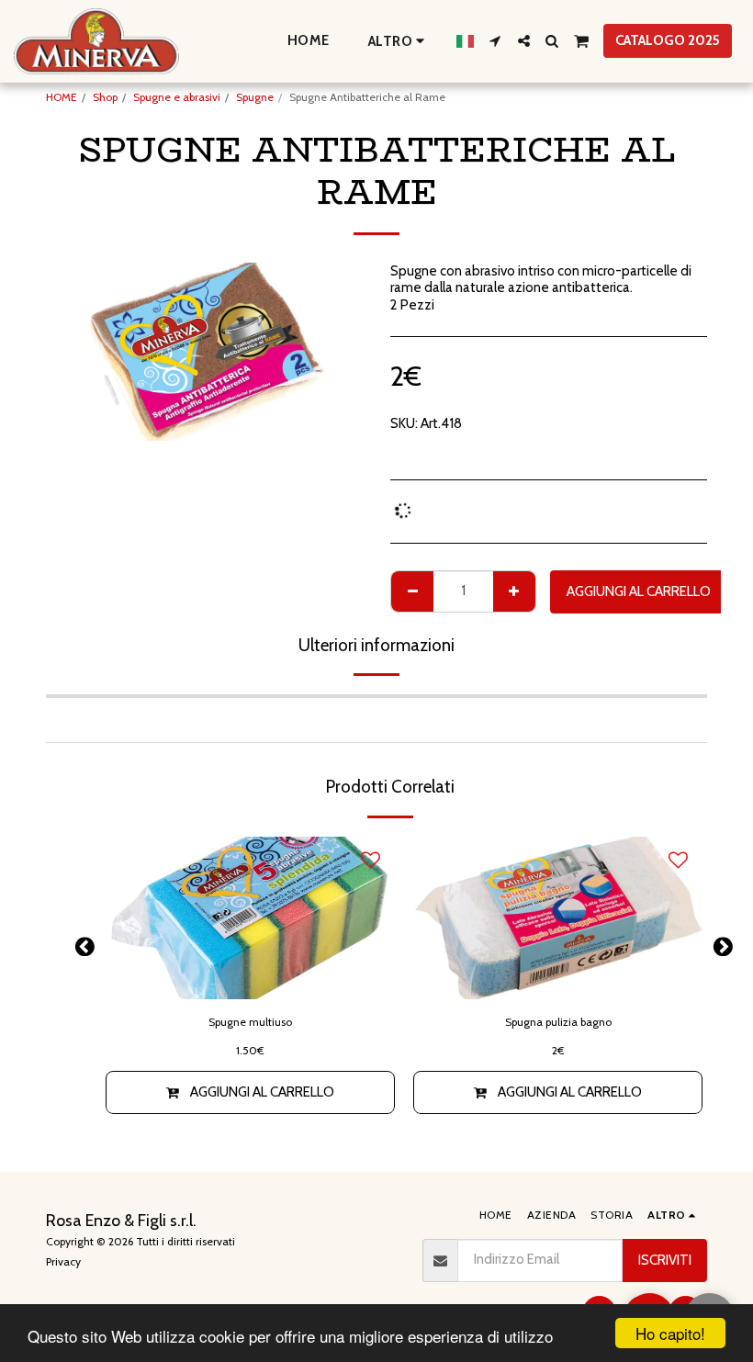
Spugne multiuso (250, 1022)
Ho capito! (670, 1333)
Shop (105, 97)
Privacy (63, 1261)
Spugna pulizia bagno (558, 1022)
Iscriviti (664, 1260)
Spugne (255, 97)
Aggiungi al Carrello (262, 1092)
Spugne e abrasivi (176, 97)
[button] (495, 41)
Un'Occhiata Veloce (250, 978)
